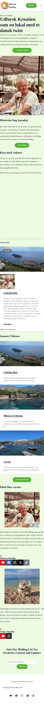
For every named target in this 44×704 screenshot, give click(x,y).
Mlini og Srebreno (13, 415)
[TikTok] (33, 696)
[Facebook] (16, 696)
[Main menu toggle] (41, 5)
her (33, 158)
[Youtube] (11, 696)
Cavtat (7, 461)
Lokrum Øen (10, 292)
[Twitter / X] (22, 696)
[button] (31, 5)
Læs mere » (8, 324)
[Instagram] (28, 696)
